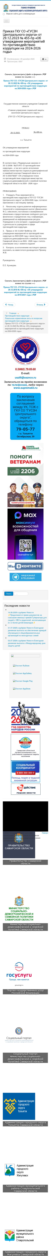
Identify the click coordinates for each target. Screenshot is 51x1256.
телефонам (19, 385)
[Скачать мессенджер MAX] (25, 533)
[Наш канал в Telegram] (26, 576)
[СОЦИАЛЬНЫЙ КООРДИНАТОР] (25, 771)
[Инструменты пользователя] (44, 59)
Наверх (45, 832)
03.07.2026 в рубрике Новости (26, 643)
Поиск (8, 593)
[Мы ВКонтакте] (25, 566)
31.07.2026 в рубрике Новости (27, 631)
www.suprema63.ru (25, 388)
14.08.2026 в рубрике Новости (27, 617)
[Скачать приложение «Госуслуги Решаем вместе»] (25, 668)
